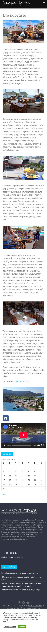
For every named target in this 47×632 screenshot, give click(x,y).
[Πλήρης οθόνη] (42, 445)
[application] (23, 435)
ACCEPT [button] (22, 626)
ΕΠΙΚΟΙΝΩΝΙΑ (9, 553)
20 (23, 480)
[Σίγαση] (38, 445)
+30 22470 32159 (22, 381)
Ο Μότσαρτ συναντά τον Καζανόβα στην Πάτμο (20, 590)
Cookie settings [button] (10, 626)
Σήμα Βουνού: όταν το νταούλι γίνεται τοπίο (19, 573)
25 (10, 484)
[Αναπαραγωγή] (4, 445)
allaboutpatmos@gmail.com (12, 557)
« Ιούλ (3, 495)
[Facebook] (6, 418)
